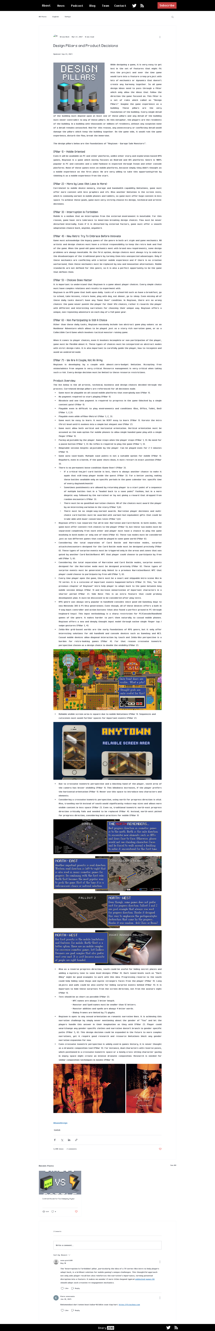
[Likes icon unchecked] (62, 1288)
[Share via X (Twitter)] (62, 1140)
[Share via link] (76, 1140)
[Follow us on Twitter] (134, 5)
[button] (167, 5)
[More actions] (160, 37)
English (55, 17)
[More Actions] (160, 1262)
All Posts (43, 17)
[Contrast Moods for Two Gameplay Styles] (60, 1182)
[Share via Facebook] (54, 1140)
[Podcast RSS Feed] (142, 5)
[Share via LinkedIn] (69, 1140)
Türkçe (67, 17)
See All (173, 1165)
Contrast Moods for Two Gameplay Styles (58, 1199)
